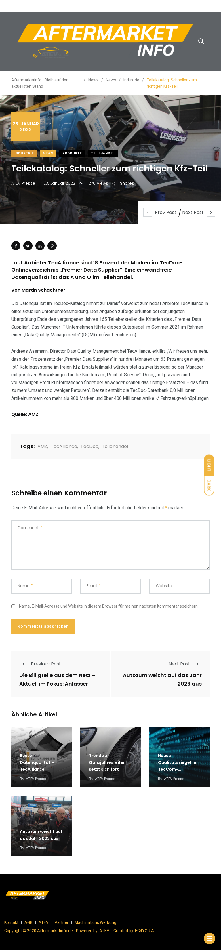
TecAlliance (64, 446)
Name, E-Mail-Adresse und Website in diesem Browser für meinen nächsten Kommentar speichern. (109, 606)
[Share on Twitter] (28, 245)
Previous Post (46, 664)
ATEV (44, 922)
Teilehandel (103, 153)
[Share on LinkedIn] (40, 245)
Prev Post (165, 212)
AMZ (42, 446)
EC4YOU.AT (145, 930)
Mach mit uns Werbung (95, 922)
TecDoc (89, 446)
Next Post (193, 212)
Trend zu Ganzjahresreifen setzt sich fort (107, 762)
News (48, 153)
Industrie (24, 153)
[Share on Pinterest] (52, 245)
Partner (61, 922)
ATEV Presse (36, 778)
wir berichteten (120, 334)
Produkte (72, 153)
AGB (28, 922)
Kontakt (11, 922)
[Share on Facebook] (15, 245)
